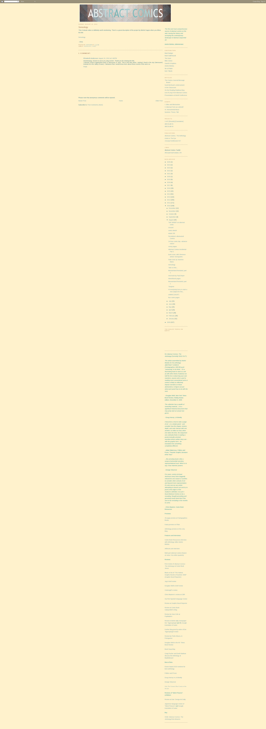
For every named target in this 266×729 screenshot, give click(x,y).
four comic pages (174, 297)
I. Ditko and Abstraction (172, 104)
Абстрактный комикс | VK (173, 153)
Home (121, 101)
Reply (85, 66)
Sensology (81, 37)
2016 (169, 188)
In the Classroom (170, 87)
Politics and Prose (171, 673)
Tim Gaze (168, 58)
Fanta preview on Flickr (172, 524)
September (172, 217)
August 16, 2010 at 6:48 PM (108, 58)
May (170, 307)
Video (94, 46)
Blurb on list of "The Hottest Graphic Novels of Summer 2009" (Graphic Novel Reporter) (176, 575)
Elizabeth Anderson (90, 58)
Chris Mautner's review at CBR (175, 594)
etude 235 (171, 233)
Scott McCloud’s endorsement (174, 85)
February (172, 316)
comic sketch (172, 230)
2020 (169, 176)
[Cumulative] (179, 121)
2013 (169, 197)
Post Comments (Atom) (95, 105)
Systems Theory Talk (172, 112)
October (171, 214)
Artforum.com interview (172, 548)
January (171, 318)
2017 (169, 185)
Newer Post (82, 101)
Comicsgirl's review (171, 590)
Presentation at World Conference (176, 95)
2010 (169, 206)
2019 (169, 179)
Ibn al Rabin (169, 68)
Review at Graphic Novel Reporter (176, 603)
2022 (169, 171)
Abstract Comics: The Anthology (175, 136)
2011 (169, 203)
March (171, 313)
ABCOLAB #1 (169, 124)
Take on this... (173, 267)
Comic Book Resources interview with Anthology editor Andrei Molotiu (175, 542)
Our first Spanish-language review (176, 599)
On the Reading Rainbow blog (174, 90)
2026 (169, 162)
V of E (167, 121)
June (170, 304)
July (170, 301)
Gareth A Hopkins (170, 63)
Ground (170, 227)
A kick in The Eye (170, 138)
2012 (169, 200)
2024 (169, 165)
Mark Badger (169, 53)
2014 (169, 194)
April (170, 310)
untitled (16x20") (173, 294)
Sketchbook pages (174, 278)
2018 (169, 182)
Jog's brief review (170, 581)
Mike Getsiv (168, 61)
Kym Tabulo (168, 71)
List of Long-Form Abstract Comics (176, 92)
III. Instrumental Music (172, 109)
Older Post (159, 101)
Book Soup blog (170, 649)
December (172, 208)
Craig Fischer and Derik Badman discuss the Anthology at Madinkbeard (175, 656)
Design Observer (170, 682)
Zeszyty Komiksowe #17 (173, 141)
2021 (169, 173)
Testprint (171, 286)
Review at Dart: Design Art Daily (175, 699)
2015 (169, 191)
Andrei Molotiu (169, 66)
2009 (169, 322)
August (171, 220)
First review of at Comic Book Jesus (175, 566)
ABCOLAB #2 (169, 126)
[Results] (172, 121)
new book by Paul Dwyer (176, 275)
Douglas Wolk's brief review (174, 586)
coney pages (172, 246)
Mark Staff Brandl (170, 56)
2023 (169, 168)
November (172, 211)
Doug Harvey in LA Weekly (173, 677)
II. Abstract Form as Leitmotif (174, 107)
